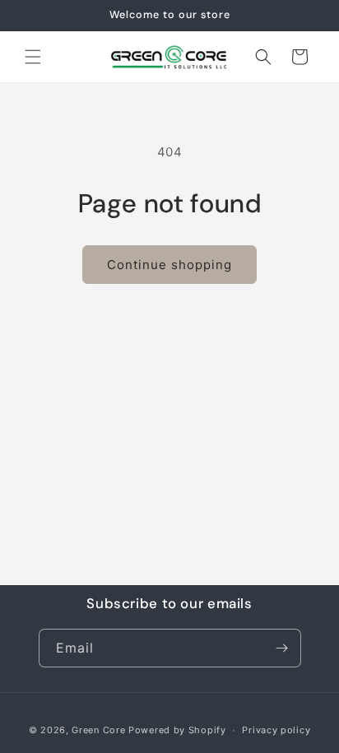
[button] (33, 57)
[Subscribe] (282, 648)
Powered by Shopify (177, 730)
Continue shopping (169, 264)
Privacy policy (276, 730)
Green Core (98, 730)
